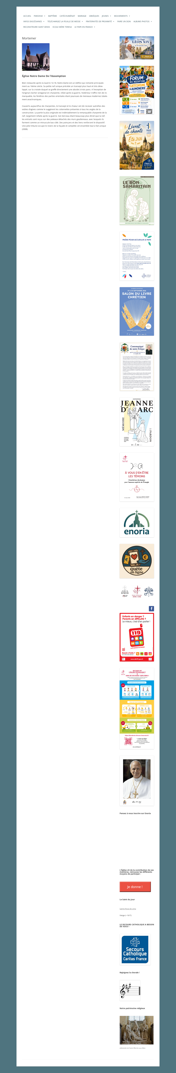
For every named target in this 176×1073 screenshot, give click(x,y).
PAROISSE (38, 16)
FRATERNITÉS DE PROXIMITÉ (99, 21)
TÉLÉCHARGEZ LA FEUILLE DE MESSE (63, 21)
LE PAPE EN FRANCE (84, 27)
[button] (125, 591)
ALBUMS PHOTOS (141, 21)
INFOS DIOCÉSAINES (32, 21)
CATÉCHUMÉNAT (67, 16)
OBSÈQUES (94, 16)
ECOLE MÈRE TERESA (62, 27)
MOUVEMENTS (121, 16)
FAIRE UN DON (124, 21)
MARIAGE (82, 16)
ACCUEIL (27, 16)
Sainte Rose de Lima (128, 908)
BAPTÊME (52, 16)
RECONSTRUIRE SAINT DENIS (36, 27)
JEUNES (105, 16)
